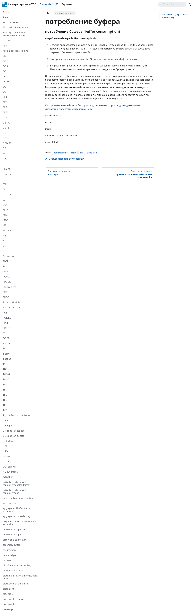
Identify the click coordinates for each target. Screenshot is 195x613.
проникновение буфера (63, 105)
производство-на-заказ (96, 105)
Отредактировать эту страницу (66, 158)
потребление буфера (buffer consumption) (174, 16)
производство (61, 152)
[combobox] (172, 4)
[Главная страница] (48, 13)
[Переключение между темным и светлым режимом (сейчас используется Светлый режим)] (190, 4)
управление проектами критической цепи (68, 109)
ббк (82, 152)
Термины (67, 4)
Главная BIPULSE (49, 4)
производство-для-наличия (125, 105)
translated (92, 152)
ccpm (73, 152)
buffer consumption (67, 135)
